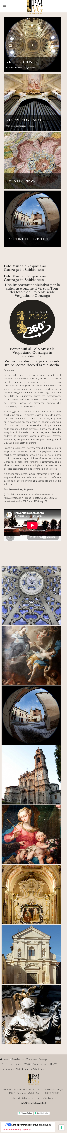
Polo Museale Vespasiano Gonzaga (30, 1059)
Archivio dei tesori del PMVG (16, 1064)
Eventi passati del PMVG (45, 1064)
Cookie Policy (42, 1113)
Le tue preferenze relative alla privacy (31, 1124)
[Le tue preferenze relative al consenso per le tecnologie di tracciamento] (62, 1128)
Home (5, 1059)
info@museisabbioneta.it (33, 1103)
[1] (46, 480)
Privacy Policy (26, 1113)
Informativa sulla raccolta (17, 1129)
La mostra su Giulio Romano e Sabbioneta (23, 1069)
